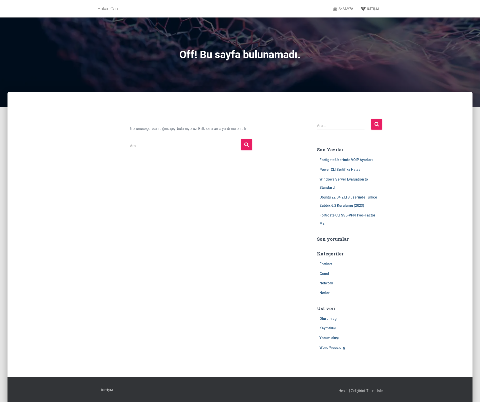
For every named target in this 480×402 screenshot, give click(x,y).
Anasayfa (345, 8)
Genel (324, 274)
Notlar (325, 293)
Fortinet (326, 264)
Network (326, 283)
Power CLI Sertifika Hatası (341, 170)
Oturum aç (328, 319)
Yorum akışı (329, 338)
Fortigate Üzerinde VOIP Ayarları (346, 160)
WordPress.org (332, 348)
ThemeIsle (374, 391)
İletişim (373, 8)
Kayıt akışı (328, 328)
